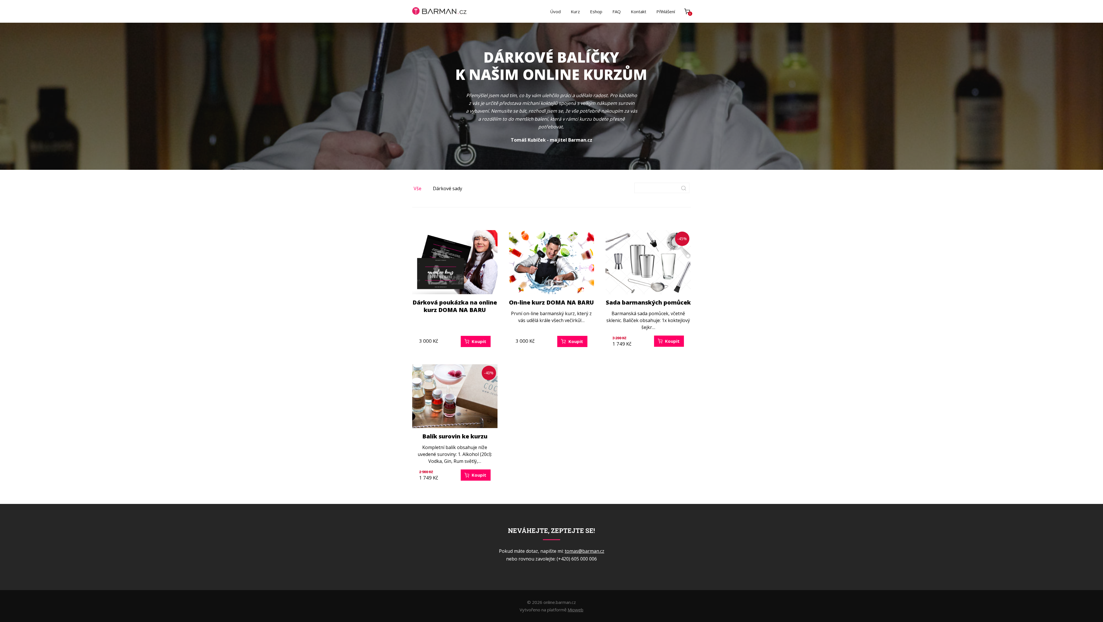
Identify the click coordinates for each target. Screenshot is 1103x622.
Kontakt (638, 11)
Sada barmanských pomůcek (648, 302)
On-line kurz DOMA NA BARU (551, 302)
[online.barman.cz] (439, 11)
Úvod (555, 11)
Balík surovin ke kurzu (454, 436)
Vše (417, 188)
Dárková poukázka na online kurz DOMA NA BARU (454, 306)
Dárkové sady (447, 188)
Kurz (575, 11)
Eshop (596, 11)
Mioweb (575, 610)
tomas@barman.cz (584, 551)
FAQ (616, 11)
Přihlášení (665, 11)
